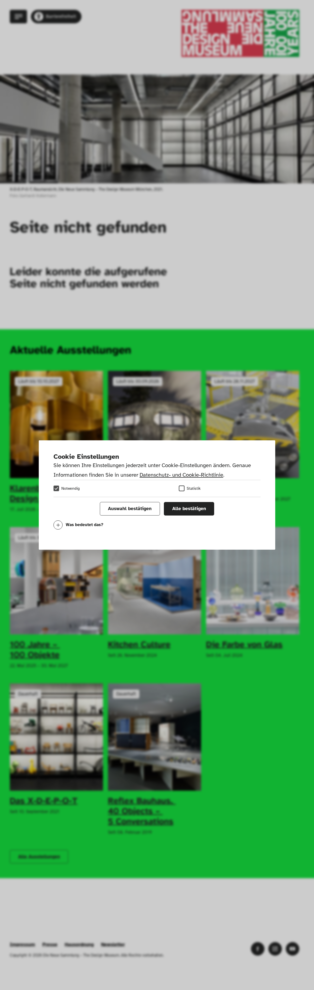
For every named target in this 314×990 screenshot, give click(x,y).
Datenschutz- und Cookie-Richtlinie (181, 475)
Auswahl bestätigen (130, 509)
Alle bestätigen (189, 509)
